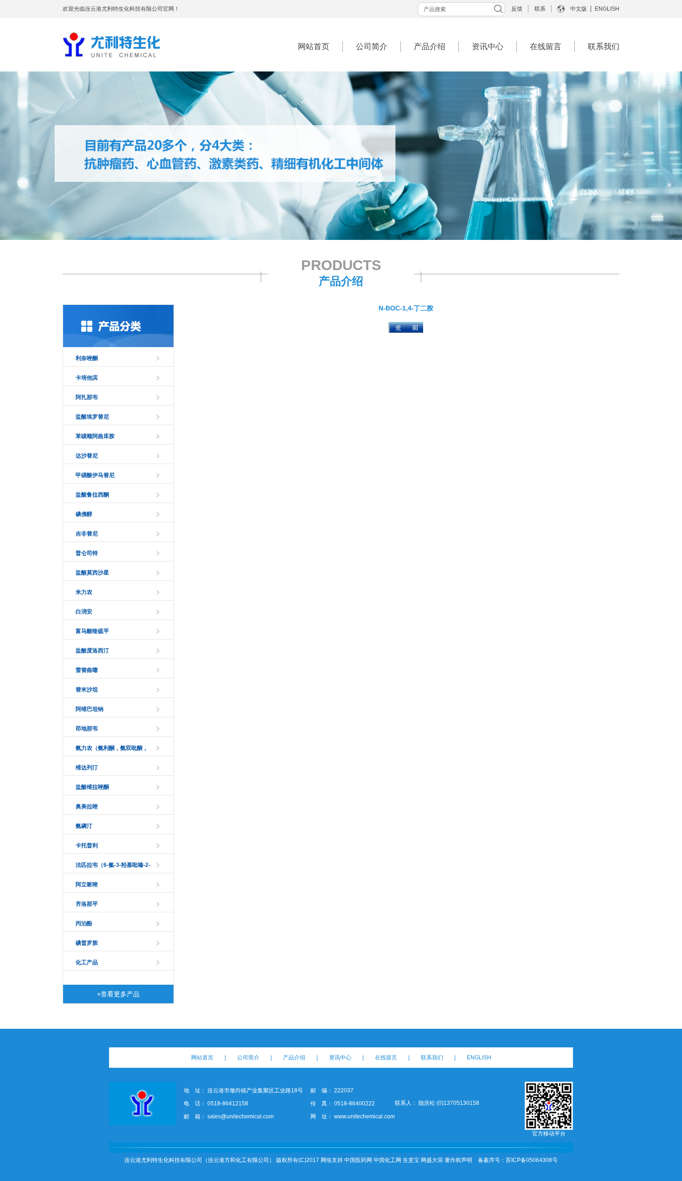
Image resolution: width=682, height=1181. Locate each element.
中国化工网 (387, 1160)
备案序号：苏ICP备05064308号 (518, 1160)
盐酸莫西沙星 (92, 572)
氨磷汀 (84, 826)
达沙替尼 (87, 455)
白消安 (84, 611)
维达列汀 (87, 767)
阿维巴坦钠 (89, 709)
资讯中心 (487, 46)
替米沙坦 (87, 689)
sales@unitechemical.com (240, 1116)
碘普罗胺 (87, 943)
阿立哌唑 (87, 884)
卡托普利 (87, 845)
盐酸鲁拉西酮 (92, 494)
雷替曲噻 (87, 670)
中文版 (578, 9)
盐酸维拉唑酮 (92, 787)
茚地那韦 (87, 728)
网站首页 (313, 46)
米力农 (84, 592)
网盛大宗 (432, 1160)
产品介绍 (429, 46)
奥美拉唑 (87, 806)
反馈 (516, 9)
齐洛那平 (87, 904)
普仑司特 (87, 553)
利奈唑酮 (87, 358)
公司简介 (371, 46)
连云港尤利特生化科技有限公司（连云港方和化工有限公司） (199, 1160)
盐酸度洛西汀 (92, 650)
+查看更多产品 (118, 994)
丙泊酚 (84, 923)
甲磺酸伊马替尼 (95, 475)
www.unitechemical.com (364, 1116)
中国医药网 (358, 1160)
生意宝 (411, 1160)
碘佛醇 (84, 514)
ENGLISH (607, 9)
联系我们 (603, 46)
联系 (540, 9)
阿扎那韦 (87, 397)
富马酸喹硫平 (92, 631)
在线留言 (545, 46)
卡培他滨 (87, 377)
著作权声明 (458, 1160)
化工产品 (87, 962)
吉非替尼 (87, 533)
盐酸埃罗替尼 (92, 416)
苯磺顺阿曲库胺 (95, 436)
